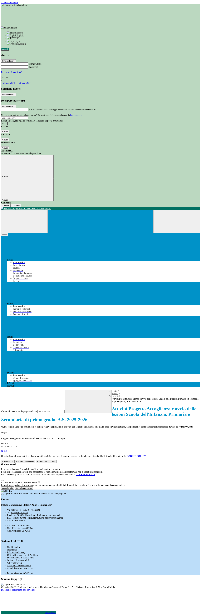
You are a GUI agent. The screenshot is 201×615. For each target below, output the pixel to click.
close (4, 235)
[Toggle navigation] (24, 221)
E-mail (32, 109)
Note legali (12, 549)
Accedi (5, 49)
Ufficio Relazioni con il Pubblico (22, 555)
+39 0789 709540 (19, 512)
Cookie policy (13, 547)
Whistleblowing (14, 563)
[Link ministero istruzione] (14, 5)
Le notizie (116, 396)
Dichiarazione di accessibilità (20, 557)
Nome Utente (35, 64)
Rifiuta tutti (25, 461)
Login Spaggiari (76, 115)
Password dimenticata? (11, 72)
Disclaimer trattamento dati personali (18, 590)
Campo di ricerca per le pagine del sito (19, 411)
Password (33, 67)
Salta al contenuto (9, 2)
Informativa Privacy (16, 552)
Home (114, 391)
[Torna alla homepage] (100, 208)
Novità (115, 393)
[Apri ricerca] (176, 221)
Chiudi (5, 132)
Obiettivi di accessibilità (18, 560)
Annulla (5, 206)
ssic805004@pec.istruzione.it (38, 518)
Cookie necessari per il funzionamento (19, 482)
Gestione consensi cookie (19, 565)
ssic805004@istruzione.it (37, 515)
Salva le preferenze (24, 488)
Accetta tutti (46, 461)
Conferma (16, 206)
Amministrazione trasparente (20, 568)
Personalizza (7, 461)
